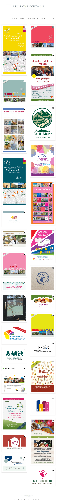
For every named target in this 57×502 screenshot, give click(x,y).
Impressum (31, 18)
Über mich (23, 18)
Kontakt (15, 18)
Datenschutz (41, 18)
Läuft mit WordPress (19, 499)
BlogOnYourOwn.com (38, 499)
